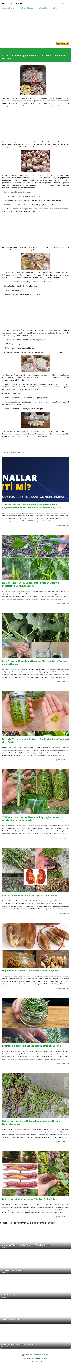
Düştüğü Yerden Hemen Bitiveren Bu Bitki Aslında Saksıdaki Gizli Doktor (35, 741)
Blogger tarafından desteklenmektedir (36, 1355)
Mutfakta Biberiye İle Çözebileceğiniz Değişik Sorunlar (32, 1045)
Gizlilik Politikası (43, 8)
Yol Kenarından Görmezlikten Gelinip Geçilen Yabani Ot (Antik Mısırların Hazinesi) (33, 819)
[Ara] (63, 3)
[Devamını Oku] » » (62, 525)
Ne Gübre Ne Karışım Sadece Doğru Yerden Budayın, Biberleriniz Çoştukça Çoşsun (31, 584)
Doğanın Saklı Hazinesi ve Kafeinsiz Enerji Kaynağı (30, 970)
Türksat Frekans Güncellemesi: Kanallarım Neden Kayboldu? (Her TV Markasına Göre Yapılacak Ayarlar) (31, 506)
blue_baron (33, 1358)
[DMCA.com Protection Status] (62, 43)
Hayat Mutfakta (12, 3)
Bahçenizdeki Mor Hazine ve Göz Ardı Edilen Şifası (29, 1199)
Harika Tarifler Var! (8, 8)
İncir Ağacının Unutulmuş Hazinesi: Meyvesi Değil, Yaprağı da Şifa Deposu (34, 662)
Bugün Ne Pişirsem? (26, 8)
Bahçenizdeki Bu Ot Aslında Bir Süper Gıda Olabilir (30, 895)
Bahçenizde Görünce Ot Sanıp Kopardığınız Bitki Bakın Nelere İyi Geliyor (32, 1122)
